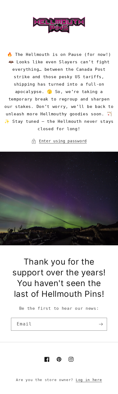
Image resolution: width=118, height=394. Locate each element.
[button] (59, 141)
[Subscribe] (101, 324)
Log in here (89, 380)
